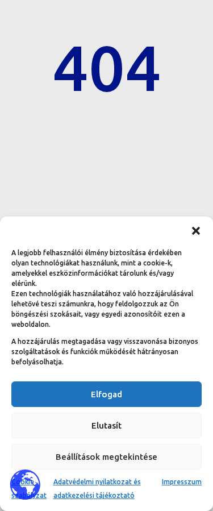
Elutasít (106, 425)
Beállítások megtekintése (106, 457)
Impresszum (182, 481)
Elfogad (106, 394)
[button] (196, 230)
